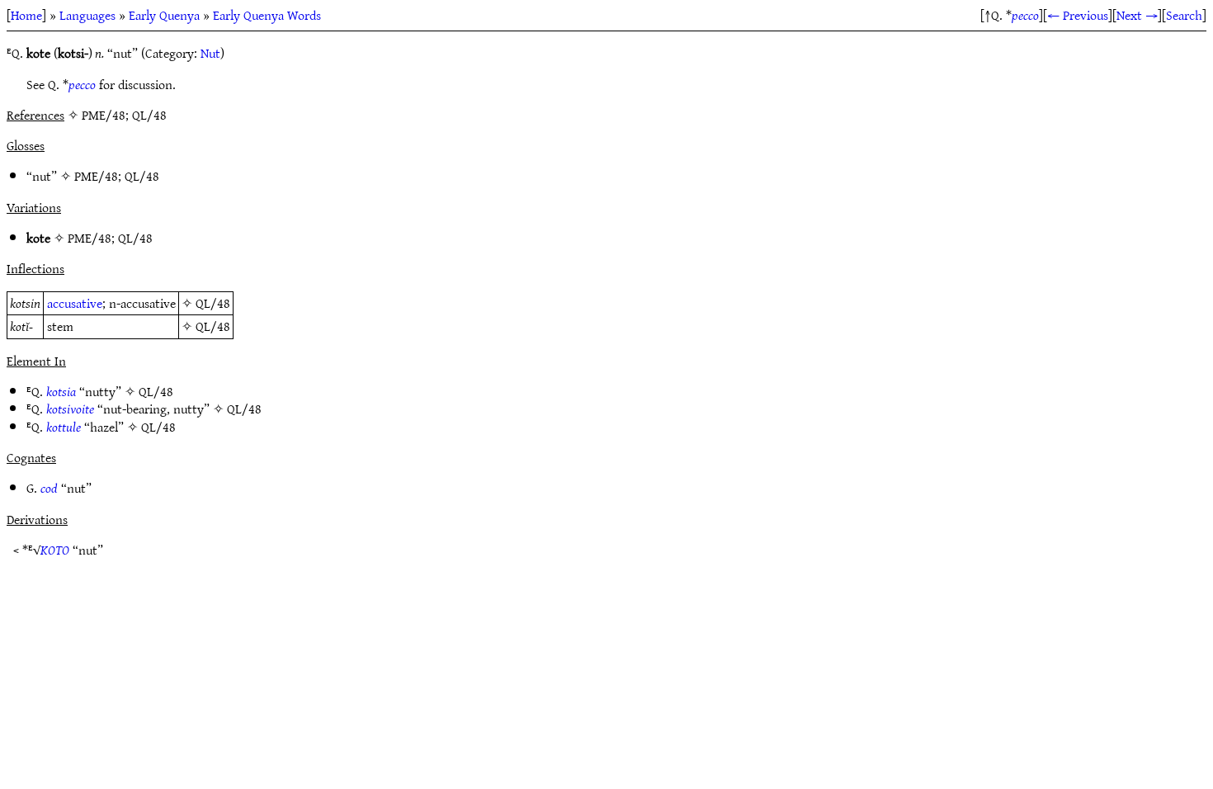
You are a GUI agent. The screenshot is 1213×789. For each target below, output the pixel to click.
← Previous (1077, 14)
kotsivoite (70, 408)
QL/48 (142, 175)
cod (49, 487)
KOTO (54, 549)
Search (1184, 14)
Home (26, 14)
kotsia (61, 391)
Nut (210, 52)
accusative (74, 302)
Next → (1137, 14)
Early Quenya (164, 14)
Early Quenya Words (267, 14)
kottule (63, 426)
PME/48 (96, 175)
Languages (87, 14)
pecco (1025, 14)
